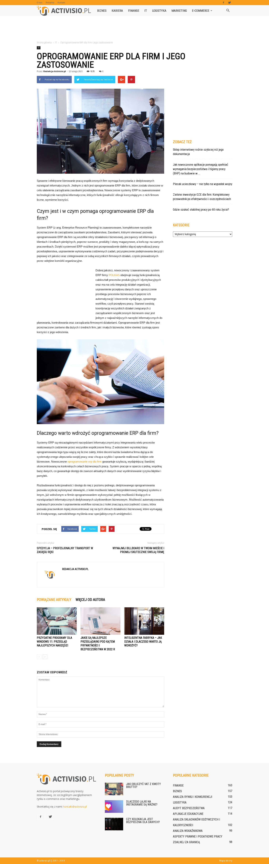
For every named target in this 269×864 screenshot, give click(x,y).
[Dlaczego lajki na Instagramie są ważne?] (114, 806)
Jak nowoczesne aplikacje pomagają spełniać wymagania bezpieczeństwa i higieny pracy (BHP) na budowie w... (200, 169)
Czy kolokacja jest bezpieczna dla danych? (143, 820)
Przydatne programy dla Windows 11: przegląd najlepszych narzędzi (54, 641)
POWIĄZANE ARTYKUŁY (54, 599)
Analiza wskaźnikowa (188, 831)
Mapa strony (225, 860)
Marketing (179, 10)
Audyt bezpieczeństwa (189, 808)
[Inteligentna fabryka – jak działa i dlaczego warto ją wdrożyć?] (144, 621)
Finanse (133, 10)
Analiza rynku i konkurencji (192, 797)
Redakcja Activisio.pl (54, 71)
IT (145, 10)
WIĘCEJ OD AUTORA (90, 599)
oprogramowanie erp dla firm (85, 461)
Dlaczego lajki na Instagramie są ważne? (141, 803)
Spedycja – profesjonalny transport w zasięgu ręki (65, 550)
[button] (227, 10)
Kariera (117, 10)
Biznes (102, 10)
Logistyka (159, 10)
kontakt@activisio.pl (75, 806)
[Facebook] (223, 2)
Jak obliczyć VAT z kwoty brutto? (143, 785)
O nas (39, 2)
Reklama (50, 2)
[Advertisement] (134, 28)
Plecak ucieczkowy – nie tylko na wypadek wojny (202, 184)
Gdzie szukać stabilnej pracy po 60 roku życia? (201, 209)
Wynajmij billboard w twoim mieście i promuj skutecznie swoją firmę (138, 550)
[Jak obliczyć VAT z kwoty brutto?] (114, 789)
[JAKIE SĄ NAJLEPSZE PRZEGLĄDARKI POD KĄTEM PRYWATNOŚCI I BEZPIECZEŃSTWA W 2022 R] (100, 621)
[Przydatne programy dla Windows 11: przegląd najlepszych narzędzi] (57, 621)
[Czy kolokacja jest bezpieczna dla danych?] (114, 824)
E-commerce (200, 10)
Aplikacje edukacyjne (188, 814)
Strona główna (44, 42)
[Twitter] (229, 2)
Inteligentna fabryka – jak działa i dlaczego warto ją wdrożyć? (143, 641)
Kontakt (61, 2)
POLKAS (114, 275)
